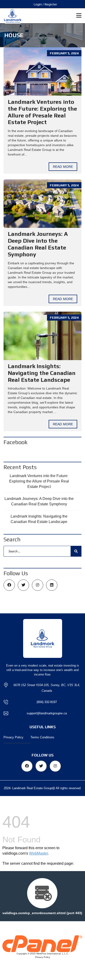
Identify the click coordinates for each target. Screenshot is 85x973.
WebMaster (38, 853)
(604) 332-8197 (47, 702)
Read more (63, 167)
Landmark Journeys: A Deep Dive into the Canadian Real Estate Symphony (38, 244)
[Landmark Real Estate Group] (11, 16)
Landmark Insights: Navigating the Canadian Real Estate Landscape (42, 373)
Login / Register (45, 4)
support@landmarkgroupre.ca (47, 713)
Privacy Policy (13, 737)
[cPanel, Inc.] (42, 943)
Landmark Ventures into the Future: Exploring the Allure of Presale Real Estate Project (42, 112)
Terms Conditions (42, 737)
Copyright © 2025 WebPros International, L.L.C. (43, 953)
